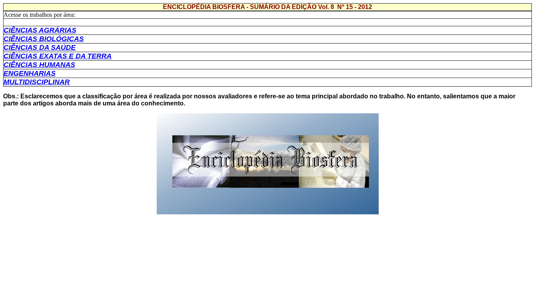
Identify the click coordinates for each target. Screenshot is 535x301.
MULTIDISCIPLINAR (37, 82)
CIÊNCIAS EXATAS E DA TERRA (58, 56)
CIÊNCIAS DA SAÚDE (40, 47)
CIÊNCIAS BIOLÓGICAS (44, 39)
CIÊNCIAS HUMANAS (39, 65)
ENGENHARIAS (30, 73)
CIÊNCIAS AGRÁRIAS (40, 30)
